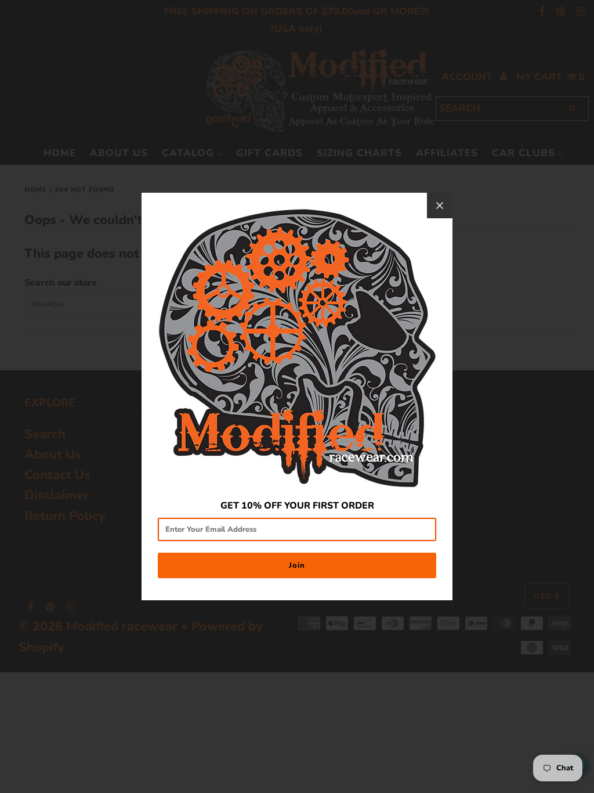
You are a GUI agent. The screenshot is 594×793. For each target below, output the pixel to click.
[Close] (439, 205)
